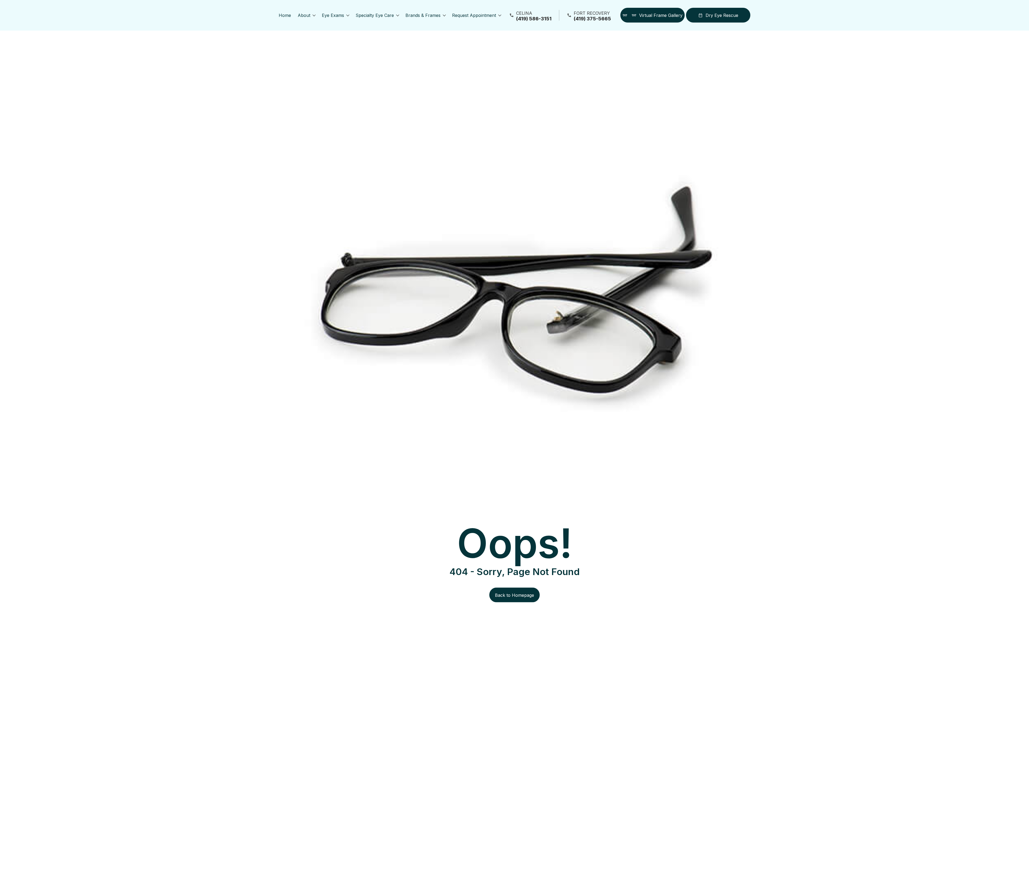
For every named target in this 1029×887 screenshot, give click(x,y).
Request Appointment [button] (474, 15)
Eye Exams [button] (333, 15)
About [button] (304, 15)
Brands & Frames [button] (423, 15)
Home (285, 15)
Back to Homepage (514, 595)
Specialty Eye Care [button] (375, 15)
